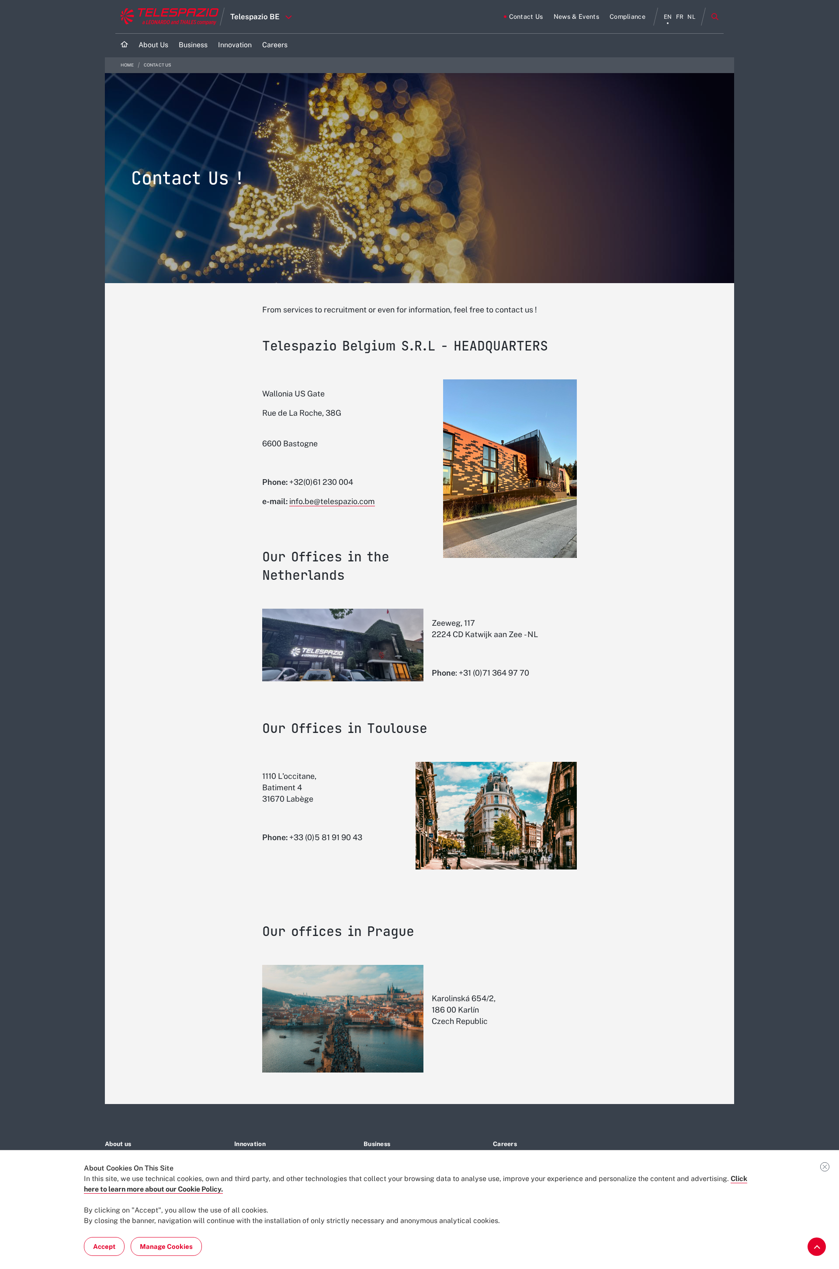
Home (128, 65)
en (668, 17)
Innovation (250, 1143)
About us (118, 1143)
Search (714, 16)
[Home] (124, 45)
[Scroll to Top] (817, 1246)
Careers (505, 1143)
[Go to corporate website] (168, 16)
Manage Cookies (166, 1246)
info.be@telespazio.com (332, 501)
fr (680, 17)
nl (691, 17)
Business (377, 1143)
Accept (104, 1246)
